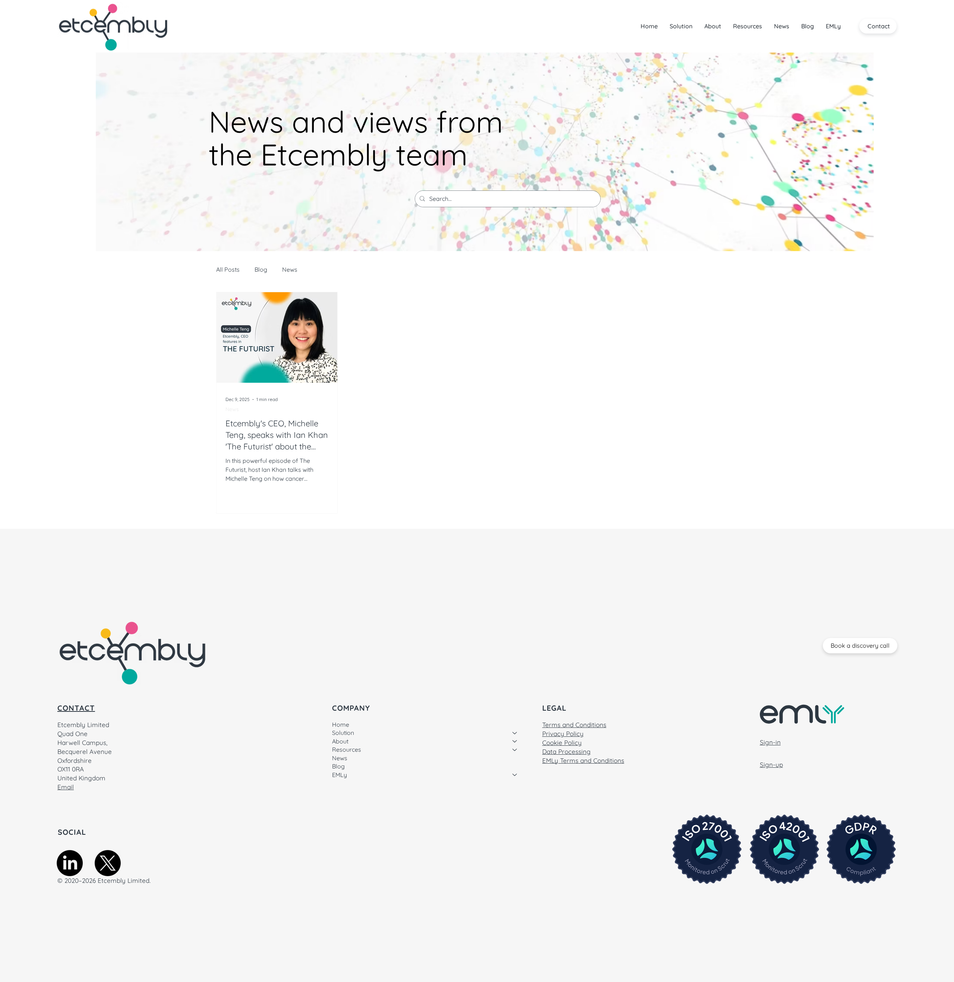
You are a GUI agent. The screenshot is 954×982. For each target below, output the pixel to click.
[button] (681, 26)
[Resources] (515, 749)
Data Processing (566, 751)
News (289, 269)
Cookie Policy (562, 742)
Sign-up (771, 764)
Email (65, 787)
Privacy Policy (563, 734)
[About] (515, 741)
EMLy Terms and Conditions (583, 760)
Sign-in (770, 742)
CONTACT (76, 708)
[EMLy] (515, 775)
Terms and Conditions (574, 725)
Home (340, 724)
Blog (261, 269)
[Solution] (515, 733)
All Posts (228, 269)
